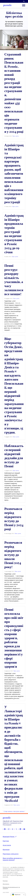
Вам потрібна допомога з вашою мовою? (12, 859)
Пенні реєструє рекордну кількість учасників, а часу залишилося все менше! (13, 279)
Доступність (6, 884)
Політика (5, 881)
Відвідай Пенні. (9, 837)
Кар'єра (6, 841)
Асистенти (7, 845)
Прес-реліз (16, 136)
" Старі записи (8, 811)
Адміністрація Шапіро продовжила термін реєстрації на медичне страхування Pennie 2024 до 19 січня (14, 233)
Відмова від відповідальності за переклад (11, 887)
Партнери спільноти (10, 854)
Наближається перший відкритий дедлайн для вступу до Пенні (13, 456)
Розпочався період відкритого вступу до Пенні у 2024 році (13, 519)
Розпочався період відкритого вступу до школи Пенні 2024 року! (13, 554)
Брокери (6, 849)
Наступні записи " (19, 811)
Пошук (24, 1)
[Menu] (23, 5)
